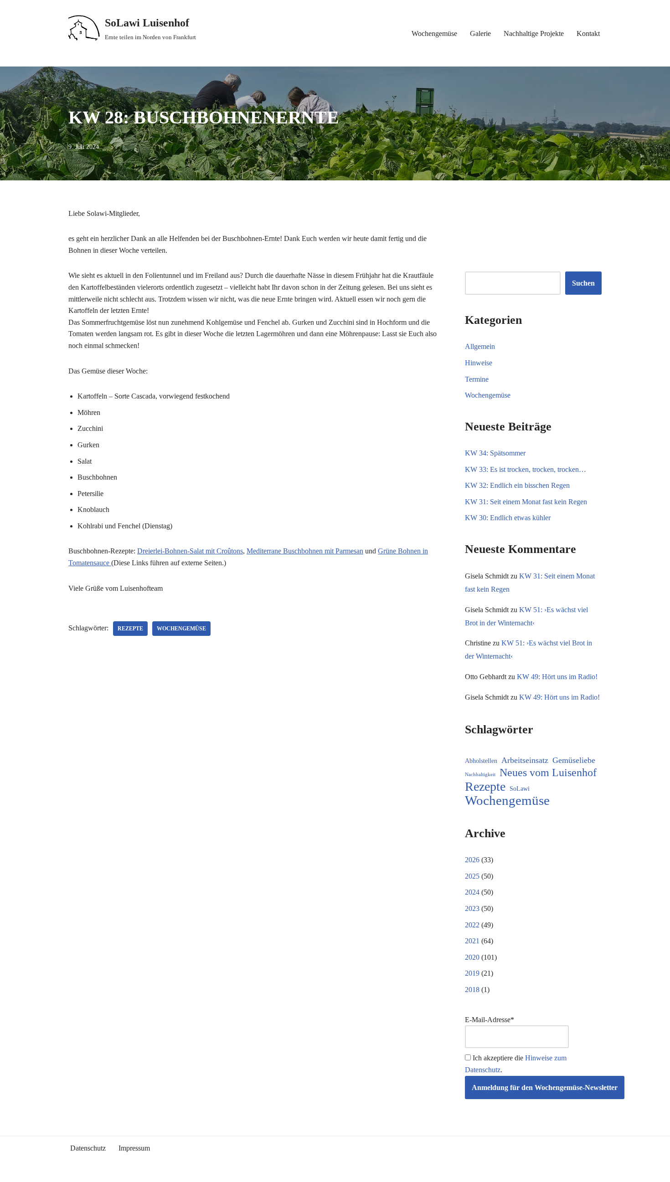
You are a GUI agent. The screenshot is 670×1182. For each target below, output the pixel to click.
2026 (472, 860)
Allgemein (480, 346)
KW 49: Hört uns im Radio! (557, 677)
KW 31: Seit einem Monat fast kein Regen (526, 502)
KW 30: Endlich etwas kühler (508, 518)
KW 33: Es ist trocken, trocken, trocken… (525, 469)
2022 (472, 925)
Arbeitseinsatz (524, 760)
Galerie (480, 33)
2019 (472, 973)
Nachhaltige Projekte (534, 33)
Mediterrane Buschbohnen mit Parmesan (305, 551)
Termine (477, 379)
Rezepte (130, 628)
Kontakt (588, 33)
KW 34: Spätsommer (495, 453)
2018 (472, 989)
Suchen (583, 283)
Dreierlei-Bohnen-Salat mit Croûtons (190, 551)
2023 (472, 908)
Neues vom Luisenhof (548, 772)
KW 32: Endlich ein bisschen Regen (517, 485)
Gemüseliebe (573, 760)
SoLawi (520, 788)
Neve (76, 1171)
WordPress (149, 1171)
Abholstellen (481, 760)
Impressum (134, 1148)
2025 (472, 876)
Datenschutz (88, 1148)
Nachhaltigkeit (480, 774)
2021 (472, 941)
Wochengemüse (434, 33)
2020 (472, 957)
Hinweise (478, 363)
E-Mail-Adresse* (489, 1019)
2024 (472, 892)
